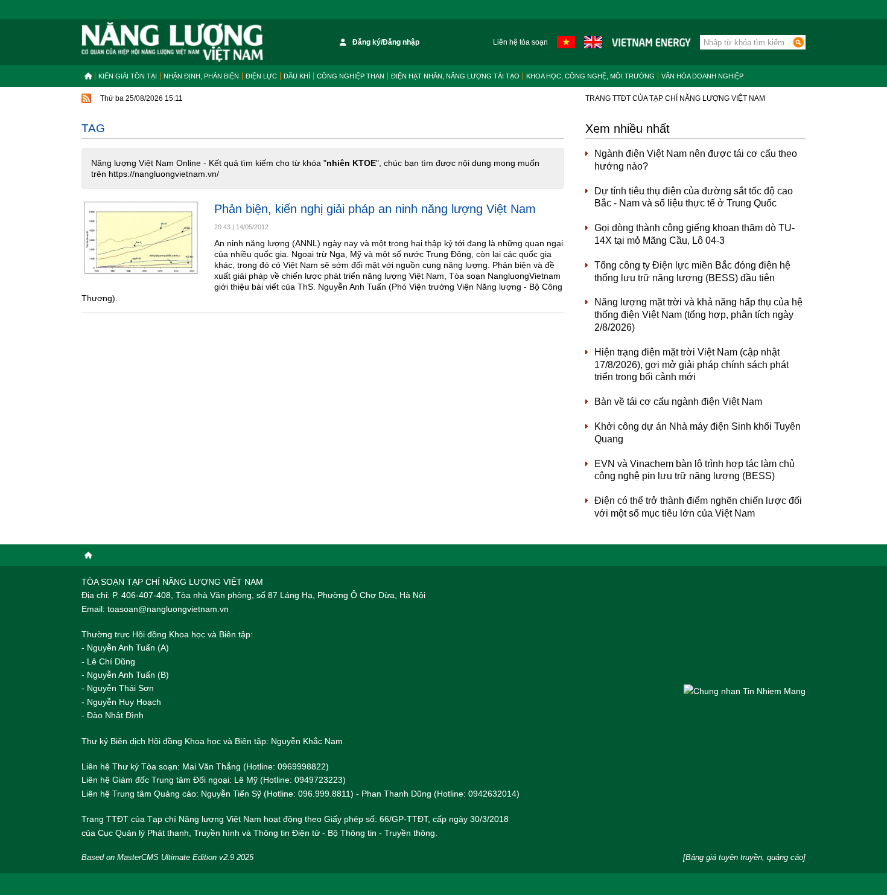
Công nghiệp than (350, 76)
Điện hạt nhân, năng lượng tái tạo (455, 76)
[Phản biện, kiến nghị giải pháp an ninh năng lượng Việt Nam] (141, 241)
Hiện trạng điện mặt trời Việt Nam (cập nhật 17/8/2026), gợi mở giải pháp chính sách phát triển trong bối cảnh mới (691, 365)
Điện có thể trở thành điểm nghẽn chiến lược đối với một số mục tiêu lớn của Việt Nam (698, 506)
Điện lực (261, 76)
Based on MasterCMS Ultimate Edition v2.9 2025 (167, 857)
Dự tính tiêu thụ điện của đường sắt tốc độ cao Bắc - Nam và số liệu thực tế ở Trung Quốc (693, 197)
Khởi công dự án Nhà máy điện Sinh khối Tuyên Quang (697, 432)
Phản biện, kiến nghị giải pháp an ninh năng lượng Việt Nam (375, 208)
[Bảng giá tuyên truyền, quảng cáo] (744, 857)
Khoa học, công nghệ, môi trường (590, 76)
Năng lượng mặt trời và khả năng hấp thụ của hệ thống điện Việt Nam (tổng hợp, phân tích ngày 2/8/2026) (698, 315)
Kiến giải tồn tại (127, 76)
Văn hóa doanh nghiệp (702, 76)
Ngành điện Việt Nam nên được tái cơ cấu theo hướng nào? (695, 159)
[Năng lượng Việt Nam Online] (172, 42)
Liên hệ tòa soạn (520, 42)
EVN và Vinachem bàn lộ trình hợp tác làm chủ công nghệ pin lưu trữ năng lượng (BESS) (694, 470)
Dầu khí (297, 76)
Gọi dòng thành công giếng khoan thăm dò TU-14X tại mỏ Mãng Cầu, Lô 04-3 (694, 234)
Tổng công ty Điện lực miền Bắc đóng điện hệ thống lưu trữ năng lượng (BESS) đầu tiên (692, 271)
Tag (93, 128)
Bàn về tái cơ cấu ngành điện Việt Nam (678, 402)
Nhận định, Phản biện (201, 76)
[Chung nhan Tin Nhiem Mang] (745, 691)
